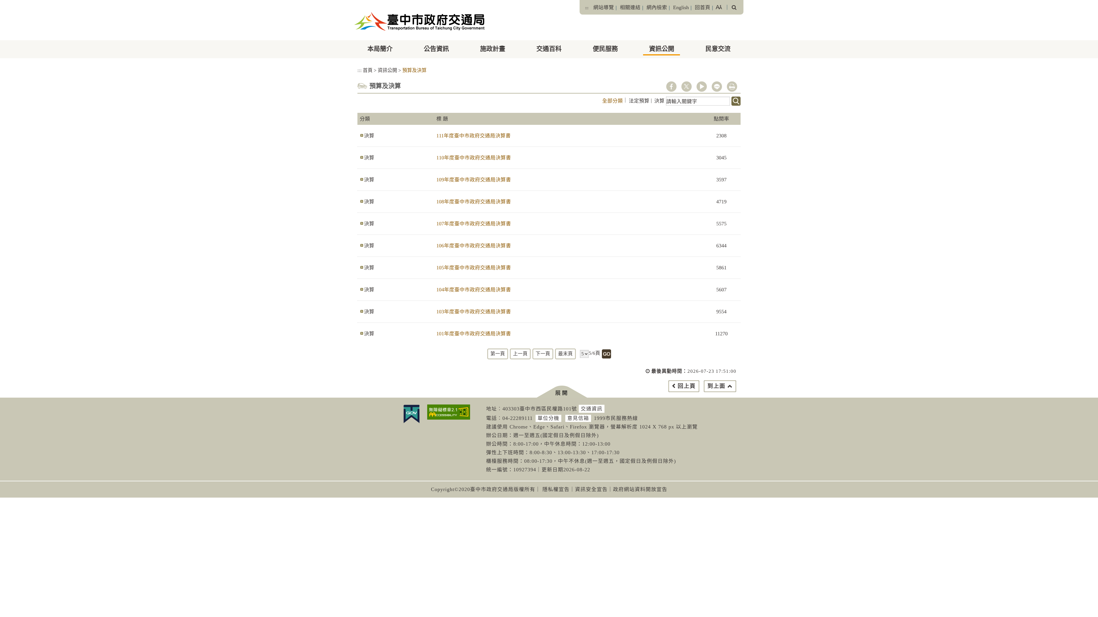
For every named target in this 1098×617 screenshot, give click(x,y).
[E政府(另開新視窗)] (411, 413)
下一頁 (543, 353)
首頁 (368, 70)
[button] (561, 392)
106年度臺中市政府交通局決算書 (473, 246)
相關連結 (630, 7)
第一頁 (497, 353)
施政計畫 (492, 48)
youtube (702, 86)
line (717, 86)
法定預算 (639, 101)
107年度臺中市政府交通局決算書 (473, 224)
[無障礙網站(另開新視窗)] (448, 412)
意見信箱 (578, 418)
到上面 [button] (716, 386)
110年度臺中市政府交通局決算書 (473, 158)
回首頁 (702, 7)
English (681, 7)
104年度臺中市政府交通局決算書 (473, 290)
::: (586, 7)
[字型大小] (718, 7)
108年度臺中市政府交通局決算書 (473, 202)
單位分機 (548, 418)
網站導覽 (603, 7)
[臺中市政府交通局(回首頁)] (420, 21)
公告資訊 (436, 48)
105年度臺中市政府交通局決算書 (473, 268)
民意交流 (718, 48)
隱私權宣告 (556, 489)
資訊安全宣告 (591, 489)
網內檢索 (657, 7)
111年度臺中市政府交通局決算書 (473, 136)
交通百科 (549, 48)
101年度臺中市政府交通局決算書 (473, 333)
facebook (671, 86)
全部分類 (612, 101)
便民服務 (605, 48)
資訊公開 (661, 48)
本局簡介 (380, 48)
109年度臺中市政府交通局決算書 (473, 180)
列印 (732, 86)
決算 (659, 101)
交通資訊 (591, 409)
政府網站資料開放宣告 (640, 489)
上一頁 (520, 353)
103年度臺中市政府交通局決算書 (473, 311)
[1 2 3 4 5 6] (584, 354)
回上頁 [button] (687, 386)
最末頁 (565, 353)
